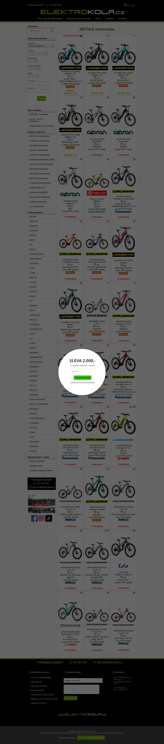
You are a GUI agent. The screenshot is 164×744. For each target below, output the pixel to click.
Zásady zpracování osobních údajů (82, 382)
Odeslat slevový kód (82, 378)
